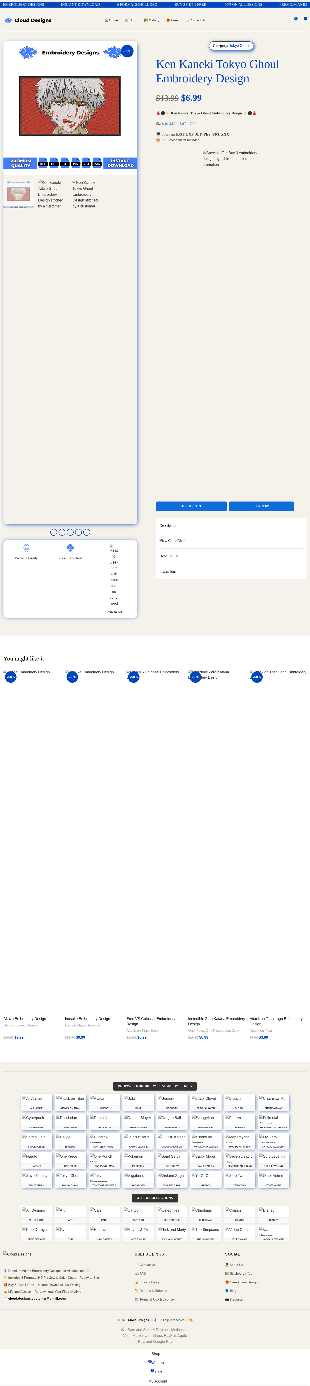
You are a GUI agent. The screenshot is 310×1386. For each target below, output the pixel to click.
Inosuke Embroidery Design (87, 1019)
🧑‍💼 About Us (234, 1265)
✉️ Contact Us (145, 1265)
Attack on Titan (137, 1030)
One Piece (196, 1030)
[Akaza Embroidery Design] (31, 842)
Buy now (261, 506)
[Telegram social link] (86, 532)
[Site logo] (28, 20)
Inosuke (94, 1025)
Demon (32, 1025)
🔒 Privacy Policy (147, 1282)
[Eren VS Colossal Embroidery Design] (154, 842)
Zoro (235, 1030)
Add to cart (191, 506)
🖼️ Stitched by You (238, 1273)
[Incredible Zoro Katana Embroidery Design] (216, 842)
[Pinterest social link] (70, 532)
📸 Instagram (235, 1299)
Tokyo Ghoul (239, 46)
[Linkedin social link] (78, 532)
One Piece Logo (218, 1030)
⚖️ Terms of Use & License (154, 1299)
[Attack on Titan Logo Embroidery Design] (278, 842)
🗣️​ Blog (230, 1290)
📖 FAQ (140, 1273)
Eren (154, 1030)
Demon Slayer (14, 1025)
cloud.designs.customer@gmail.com (37, 1298)
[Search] (285, 20)
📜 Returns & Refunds (151, 1290)
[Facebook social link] (53, 532)
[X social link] (62, 532)
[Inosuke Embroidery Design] (93, 842)
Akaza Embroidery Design (24, 1019)
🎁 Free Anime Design (241, 1282)
